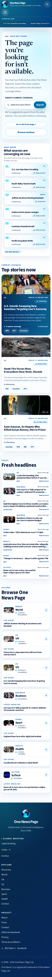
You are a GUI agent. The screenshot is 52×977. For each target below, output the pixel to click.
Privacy (5, 937)
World (19, 610)
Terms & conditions (10, 942)
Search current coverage (19, 97)
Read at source (44, 481)
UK (17, 638)
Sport (18, 723)
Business (20, 696)
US (17, 667)
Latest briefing (8, 843)
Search (40, 104)
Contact (5, 927)
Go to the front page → (26, 124)
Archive (5, 855)
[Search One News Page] (47, 4)
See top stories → (12, 251)
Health (19, 749)
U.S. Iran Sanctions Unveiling (14, 23)
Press (4, 922)
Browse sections (26, 132)
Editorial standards (10, 932)
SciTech (16, 775)
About (4, 917)
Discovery (6, 869)
